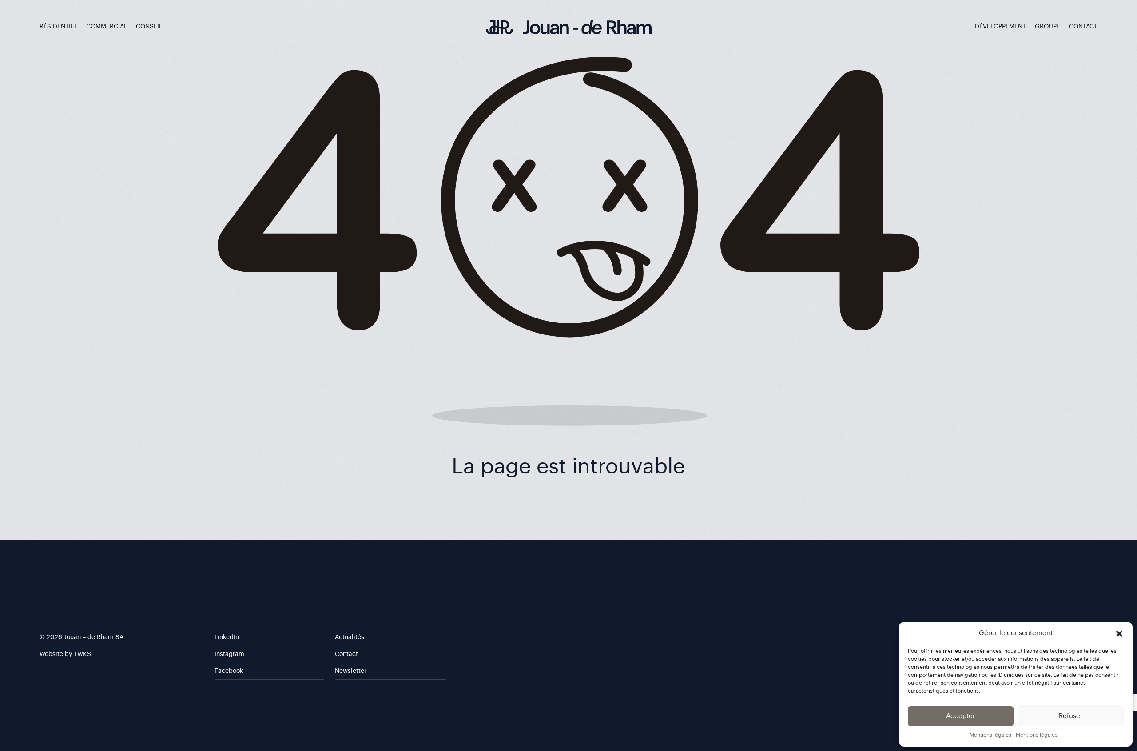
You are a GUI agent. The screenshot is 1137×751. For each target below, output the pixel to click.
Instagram (229, 654)
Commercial (106, 27)
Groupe (1047, 27)
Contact (1083, 27)
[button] (1119, 633)
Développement (1000, 27)
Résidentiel (58, 27)
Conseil (149, 27)
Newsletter (350, 671)
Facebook (229, 671)
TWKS (82, 654)
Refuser (1071, 716)
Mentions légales (990, 735)
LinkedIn (227, 637)
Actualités (349, 637)
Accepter (960, 716)
